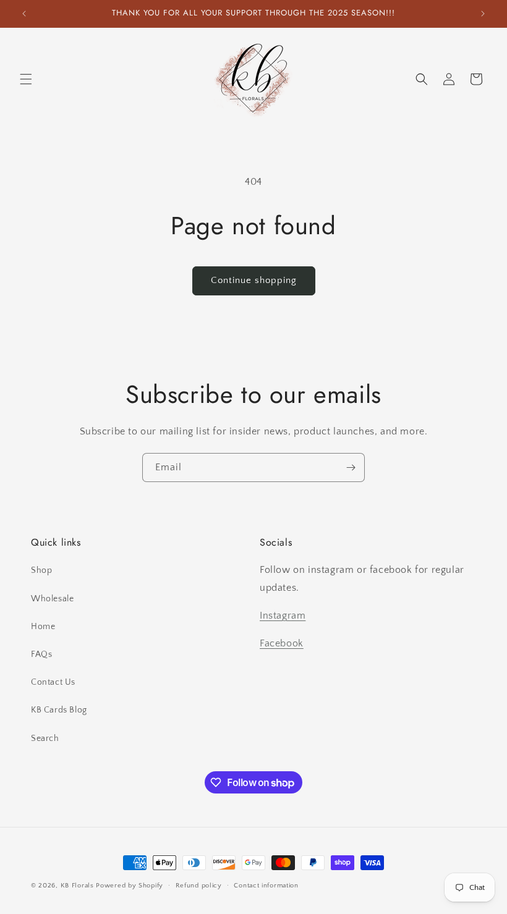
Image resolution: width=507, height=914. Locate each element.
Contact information (266, 885)
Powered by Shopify (129, 885)
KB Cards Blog (59, 710)
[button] (26, 79)
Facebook (282, 643)
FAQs (41, 654)
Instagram (282, 615)
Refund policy (199, 885)
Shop (41, 570)
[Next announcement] (482, 13)
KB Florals (77, 885)
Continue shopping (254, 280)
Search (45, 738)
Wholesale (52, 599)
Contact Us (53, 682)
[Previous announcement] (24, 13)
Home (43, 627)
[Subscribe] (350, 467)
